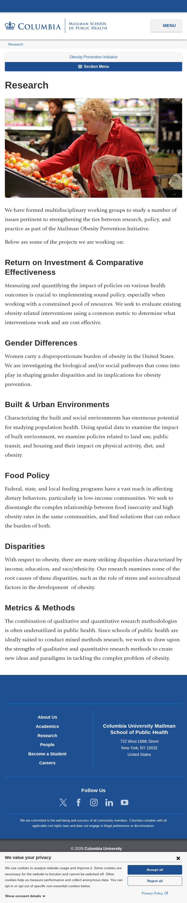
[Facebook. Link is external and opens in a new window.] (79, 803)
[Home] (56, 25)
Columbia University (103, 849)
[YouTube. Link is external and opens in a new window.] (125, 803)
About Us (47, 717)
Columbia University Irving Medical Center (93, 5)
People (47, 744)
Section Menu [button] (96, 66)
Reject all (155, 881)
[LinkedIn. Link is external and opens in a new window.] (109, 803)
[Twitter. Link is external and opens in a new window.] (63, 803)
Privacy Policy (153, 893)
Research (15, 44)
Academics (47, 726)
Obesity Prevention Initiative (93, 57)
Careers (47, 762)
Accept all (155, 870)
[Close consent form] (178, 858)
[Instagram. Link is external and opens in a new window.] (94, 803)
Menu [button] (169, 25)
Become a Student (47, 753)
